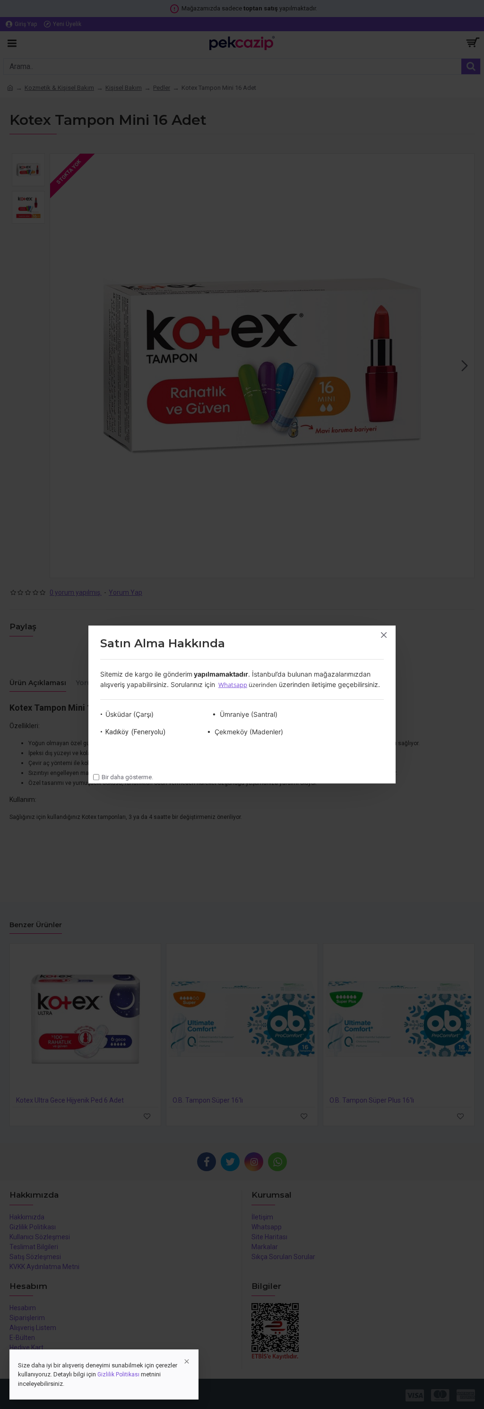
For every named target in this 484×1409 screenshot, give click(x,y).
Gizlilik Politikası (118, 1374)
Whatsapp (232, 684)
